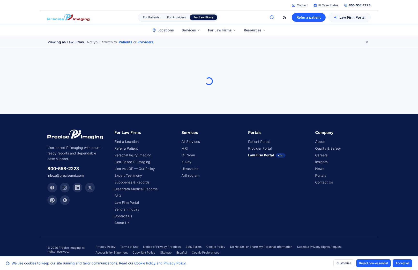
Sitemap (166, 252)
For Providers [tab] (176, 17)
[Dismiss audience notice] (367, 42)
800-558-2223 (360, 5)
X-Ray (186, 162)
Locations (165, 30)
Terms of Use (129, 246)
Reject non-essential (373, 263)
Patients (125, 42)
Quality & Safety (328, 148)
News (319, 169)
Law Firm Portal (352, 17)
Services (189, 30)
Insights (321, 162)
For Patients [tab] (151, 17)
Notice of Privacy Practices (162, 246)
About (320, 141)
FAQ (117, 196)
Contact (302, 5)
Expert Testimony (128, 175)
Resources (252, 30)
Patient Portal (258, 141)
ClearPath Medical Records (135, 189)
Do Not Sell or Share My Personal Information (261, 246)
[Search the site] (272, 17)
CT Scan (188, 155)
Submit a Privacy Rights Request (319, 246)
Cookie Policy (215, 246)
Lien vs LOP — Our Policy (134, 169)
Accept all (402, 263)
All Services (190, 141)
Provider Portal (260, 148)
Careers (321, 155)
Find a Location (126, 141)
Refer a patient (309, 17)
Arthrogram (190, 175)
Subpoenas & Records (131, 182)
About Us (121, 223)
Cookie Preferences (205, 252)
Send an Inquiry (126, 209)
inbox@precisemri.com (65, 175)
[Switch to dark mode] (284, 17)
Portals (320, 175)
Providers (145, 42)
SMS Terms (194, 246)
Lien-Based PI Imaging (132, 162)
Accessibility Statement (112, 252)
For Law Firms (220, 30)
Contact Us (123, 216)
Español (181, 252)
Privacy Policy (105, 246)
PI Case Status (328, 5)
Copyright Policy (144, 252)
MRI (184, 148)
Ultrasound (190, 169)
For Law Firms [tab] (203, 17)
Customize (343, 263)
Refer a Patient (126, 148)
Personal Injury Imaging (132, 155)
